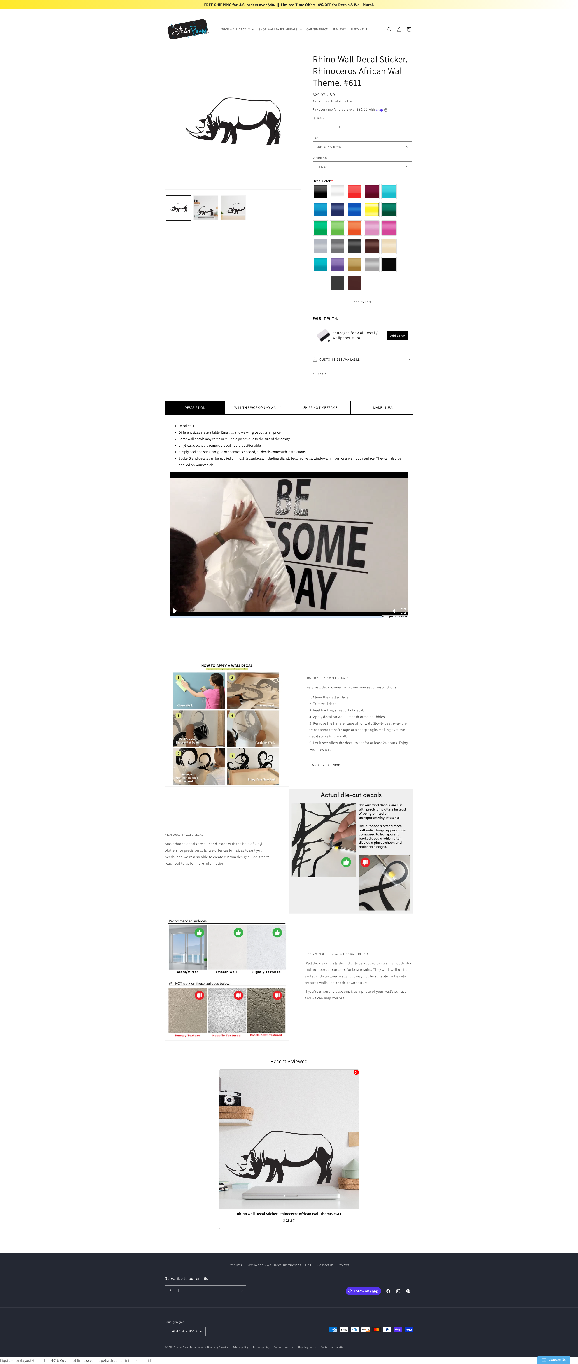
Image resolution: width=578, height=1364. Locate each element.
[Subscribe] (241, 1290)
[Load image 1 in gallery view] (178, 207)
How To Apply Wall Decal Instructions (273, 1265)
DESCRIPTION (195, 407)
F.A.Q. (309, 1265)
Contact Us (325, 1265)
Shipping (318, 101)
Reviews (343, 1265)
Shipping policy (307, 1347)
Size (315, 138)
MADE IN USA (383, 407)
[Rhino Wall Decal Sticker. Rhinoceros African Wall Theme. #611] (289, 1139)
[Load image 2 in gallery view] (205, 207)
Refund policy (241, 1347)
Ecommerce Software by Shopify (209, 1347)
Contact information (333, 1347)
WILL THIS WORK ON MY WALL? (257, 407)
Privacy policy (261, 1347)
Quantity (318, 118)
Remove (356, 1072)
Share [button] (322, 374)
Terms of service (283, 1347)
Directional (320, 158)
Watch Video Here (326, 764)
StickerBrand (181, 1347)
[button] (237, 29)
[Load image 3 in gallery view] (233, 207)
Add (397, 335)
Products (235, 1265)
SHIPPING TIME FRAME (320, 407)
